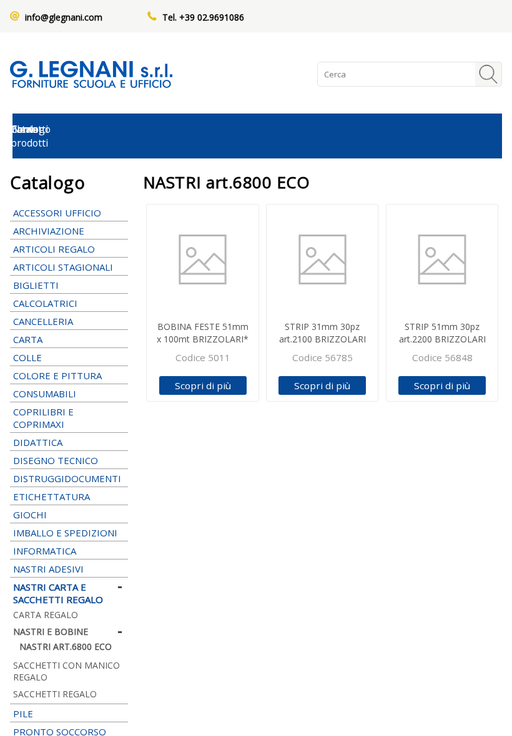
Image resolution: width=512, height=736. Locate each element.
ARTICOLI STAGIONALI (63, 267)
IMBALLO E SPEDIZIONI (65, 532)
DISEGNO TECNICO (55, 460)
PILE (23, 713)
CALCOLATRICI (45, 303)
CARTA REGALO (45, 615)
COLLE (27, 357)
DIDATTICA (37, 442)
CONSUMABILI (44, 393)
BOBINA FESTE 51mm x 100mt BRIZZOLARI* (203, 333)
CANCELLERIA (43, 321)
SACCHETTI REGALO (55, 694)
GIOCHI (30, 514)
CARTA (27, 339)
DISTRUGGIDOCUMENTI (67, 478)
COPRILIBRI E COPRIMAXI (43, 417)
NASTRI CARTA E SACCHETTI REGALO (58, 593)
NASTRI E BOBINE (50, 631)
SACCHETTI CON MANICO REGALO (66, 671)
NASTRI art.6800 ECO (65, 646)
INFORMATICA (44, 551)
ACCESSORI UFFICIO (57, 212)
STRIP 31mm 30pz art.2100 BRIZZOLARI (322, 333)
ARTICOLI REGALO (54, 249)
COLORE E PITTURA (57, 375)
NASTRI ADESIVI (48, 569)
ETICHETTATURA (51, 496)
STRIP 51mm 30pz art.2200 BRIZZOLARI (442, 333)
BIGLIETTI (36, 285)
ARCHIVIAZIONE (48, 231)
